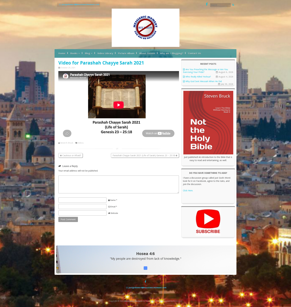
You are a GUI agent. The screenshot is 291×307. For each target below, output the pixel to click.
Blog (87, 53)
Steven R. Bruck (66, 143)
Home (61, 53)
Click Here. (188, 190)
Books (74, 53)
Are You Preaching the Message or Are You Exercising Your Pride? (205, 70)
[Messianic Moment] (145, 46)
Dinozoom (177, 301)
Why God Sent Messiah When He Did (204, 81)
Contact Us (194, 53)
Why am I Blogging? (171, 53)
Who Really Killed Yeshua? (198, 76)
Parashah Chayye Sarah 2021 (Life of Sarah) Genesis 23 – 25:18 (144, 155)
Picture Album (126, 53)
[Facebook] (207, 4)
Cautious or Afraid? (71, 155)
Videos (81, 143)
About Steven (147, 53)
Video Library (105, 53)
